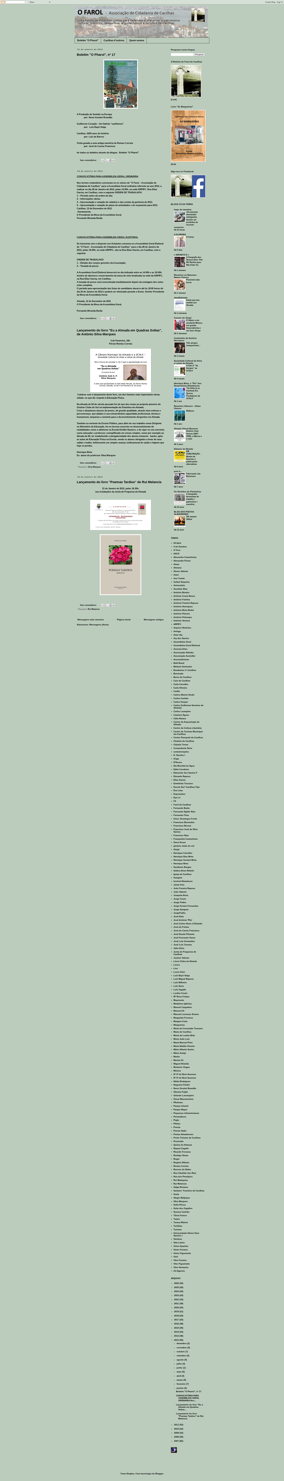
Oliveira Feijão (181, 1092)
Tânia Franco (180, 1215)
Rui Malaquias (181, 1180)
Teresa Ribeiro (181, 1222)
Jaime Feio (179, 885)
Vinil (176, 1256)
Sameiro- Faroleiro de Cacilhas (189, 1190)
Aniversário (179, 585)
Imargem (178, 877)
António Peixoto (182, 613)
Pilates (177, 1123)
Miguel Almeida (181, 1064)
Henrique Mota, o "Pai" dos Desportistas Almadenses (187, 384)
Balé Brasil (179, 663)
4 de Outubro (180, 546)
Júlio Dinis (179, 948)
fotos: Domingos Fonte (185, 819)
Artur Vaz (178, 635)
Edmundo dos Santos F (185, 773)
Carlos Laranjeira (182, 711)
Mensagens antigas (154, 619)
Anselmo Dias (180, 589)
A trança (190, 237)
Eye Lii (177, 797)
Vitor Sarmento (181, 1267)
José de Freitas (181, 927)
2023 (176, 1295)
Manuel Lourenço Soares (186, 1014)
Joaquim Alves (181, 895)
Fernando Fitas (181, 815)
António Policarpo (183, 617)
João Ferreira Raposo (184, 888)
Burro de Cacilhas (183, 677)
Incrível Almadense (183, 881)
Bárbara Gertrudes (183, 666)
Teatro (177, 1219)
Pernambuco (180, 1116)
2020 (176, 1307)
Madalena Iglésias (183, 1003)
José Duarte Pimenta (184, 934)
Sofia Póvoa (180, 1205)
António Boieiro (181, 592)
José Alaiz (179, 916)
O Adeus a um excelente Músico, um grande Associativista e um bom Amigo (194, 325)
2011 (176, 1424)
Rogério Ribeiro (181, 1162)
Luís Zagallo (180, 989)
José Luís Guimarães (184, 941)
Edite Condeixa (181, 769)
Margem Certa (180, 1021)
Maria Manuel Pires (183, 1042)
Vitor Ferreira (180, 1260)
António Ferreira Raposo (186, 603)
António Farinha (182, 599)
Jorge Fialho (180, 902)
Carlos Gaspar (181, 702)
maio (179, 1372)
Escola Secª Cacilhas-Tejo (187, 787)
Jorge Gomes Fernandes (186, 906)
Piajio (176, 1120)
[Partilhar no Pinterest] (113, 160)
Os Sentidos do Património (187, 491)
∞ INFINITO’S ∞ (181, 255)
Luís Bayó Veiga (182, 975)
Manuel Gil (179, 1011)
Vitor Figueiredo (182, 1264)
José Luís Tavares (183, 944)
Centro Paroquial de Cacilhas (188, 737)
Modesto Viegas (182, 1067)
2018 (176, 1315)
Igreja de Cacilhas (183, 874)
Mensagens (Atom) (99, 624)
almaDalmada (180, 297)
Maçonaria (179, 1000)
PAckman (178, 1102)
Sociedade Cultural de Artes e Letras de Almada (188, 362)
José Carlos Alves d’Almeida (188, 923)
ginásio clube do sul (184, 846)
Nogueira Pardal (182, 1085)
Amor (176, 575)
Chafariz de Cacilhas (184, 741)
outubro (181, 1351)
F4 (175, 801)
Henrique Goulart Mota (185, 860)
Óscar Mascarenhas (183, 1099)
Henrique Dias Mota (183, 856)
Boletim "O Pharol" (88, 40)
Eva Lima (178, 790)
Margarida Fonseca (183, 1018)
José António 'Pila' (183, 920)
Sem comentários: (88, 160)
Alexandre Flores (182, 561)
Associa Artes (180, 649)
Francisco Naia (181, 835)
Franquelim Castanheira (186, 839)
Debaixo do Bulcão (183, 449)
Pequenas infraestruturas (186, 1113)
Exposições (179, 794)
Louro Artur (179, 972)
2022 (176, 1299)
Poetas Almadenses (183, 1134)
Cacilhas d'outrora (114, 40)
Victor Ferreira (181, 1249)
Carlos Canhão (181, 698)
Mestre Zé (178, 1060)
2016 (176, 1323)
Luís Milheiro (180, 982)
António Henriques (183, 606)
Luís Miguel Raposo (184, 979)
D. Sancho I (179, 755)
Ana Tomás (179, 578)
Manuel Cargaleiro (183, 1007)
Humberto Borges (182, 867)
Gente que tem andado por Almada (193, 302)
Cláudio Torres (181, 744)
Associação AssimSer (184, 656)
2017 (176, 1319)
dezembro (182, 1343)
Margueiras (179, 1025)
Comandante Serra (183, 748)
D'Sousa (178, 762)
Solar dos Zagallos (183, 1208)
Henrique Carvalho (183, 853)
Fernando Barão (182, 808)
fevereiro (181, 1384)
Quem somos (136, 40)
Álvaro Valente (181, 571)
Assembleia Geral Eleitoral (187, 645)
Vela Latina (179, 1242)
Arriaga (177, 631)
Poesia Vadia (180, 1131)
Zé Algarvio (179, 1271)
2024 (176, 1291)
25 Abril (177, 543)
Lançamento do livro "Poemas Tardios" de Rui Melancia (119, 482)
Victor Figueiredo (182, 1253)
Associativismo (181, 659)
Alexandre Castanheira (185, 557)
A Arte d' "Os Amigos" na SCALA (192, 368)
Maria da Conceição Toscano (188, 1028)
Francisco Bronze (182, 826)
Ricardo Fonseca (182, 1152)
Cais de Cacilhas (182, 680)
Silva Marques (94, 467)
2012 (176, 1340)
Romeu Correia (181, 1166)
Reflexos (190, 411)
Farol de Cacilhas (182, 804)
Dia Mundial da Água (184, 766)
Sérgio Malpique (182, 1198)
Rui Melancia (94, 609)
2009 (176, 1433)
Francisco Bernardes (184, 822)
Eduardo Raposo (182, 776)
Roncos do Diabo (182, 1169)
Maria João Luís (182, 1039)
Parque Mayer (180, 1109)
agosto (180, 1360)
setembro (182, 1355)
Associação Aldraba (184, 652)
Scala (176, 1194)
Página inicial (124, 619)
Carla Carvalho (181, 684)
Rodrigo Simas (181, 1155)
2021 (176, 1303)
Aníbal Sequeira (181, 582)
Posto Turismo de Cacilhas (187, 1138)
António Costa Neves (184, 596)
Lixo (176, 968)
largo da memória (182, 209)
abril (179, 1376)
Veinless (178, 1239)
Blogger (159, 1473)
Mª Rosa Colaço (181, 996)
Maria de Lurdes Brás (184, 1035)
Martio (177, 1056)
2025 (176, 1287)
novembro (182, 1347)
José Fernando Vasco (184, 937)
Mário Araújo (180, 1053)
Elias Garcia (179, 780)
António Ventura (182, 620)
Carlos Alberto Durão (184, 695)
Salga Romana (181, 1187)
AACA (176, 553)
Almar (176, 564)
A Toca (177, 550)
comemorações (181, 752)
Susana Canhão (181, 1212)
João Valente (180, 892)
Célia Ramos (180, 718)
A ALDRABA (180, 234)
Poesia (177, 1127)
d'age (176, 758)
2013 (176, 1336)
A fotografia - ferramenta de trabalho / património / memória (192, 499)
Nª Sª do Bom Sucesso (185, 1074)
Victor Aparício (181, 1246)
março (180, 1380)
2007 (176, 1441)
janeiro (180, 1388)
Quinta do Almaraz (183, 1145)
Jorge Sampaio (181, 909)
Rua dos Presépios (183, 1176)
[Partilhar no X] (107, 160)
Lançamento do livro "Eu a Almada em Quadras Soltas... (189, 1407)
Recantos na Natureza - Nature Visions (185, 276)
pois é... (178, 471)
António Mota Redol (184, 610)
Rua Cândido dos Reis (185, 1173)
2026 (176, 1283)
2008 (176, 1437)
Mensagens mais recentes (91, 619)
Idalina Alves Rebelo (184, 870)
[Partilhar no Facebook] (110, 160)
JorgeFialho (180, 913)
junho (180, 1368)
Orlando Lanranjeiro (184, 1095)
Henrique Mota (181, 863)
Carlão (177, 691)
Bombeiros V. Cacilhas (185, 670)
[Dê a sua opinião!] (105, 160)
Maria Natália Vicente (184, 1046)
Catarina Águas (181, 715)
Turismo (178, 1229)
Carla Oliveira (180, 688)
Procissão (179, 1141)
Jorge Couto (180, 899)
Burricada (178, 673)
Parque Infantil (181, 1106)
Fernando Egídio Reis (184, 811)
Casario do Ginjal (182, 318)
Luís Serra (179, 986)
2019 (176, 1311)
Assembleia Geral (182, 642)
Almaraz (177, 567)
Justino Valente (181, 958)
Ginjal (176, 849)
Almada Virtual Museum (186, 428)
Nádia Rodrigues (182, 1081)
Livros (177, 965)
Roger (177, 1159)
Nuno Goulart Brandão (185, 1088)
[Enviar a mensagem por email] (102, 160)
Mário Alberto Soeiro (184, 1049)
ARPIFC (177, 624)
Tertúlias (178, 1226)
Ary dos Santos (181, 638)
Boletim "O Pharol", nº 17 (96, 54)
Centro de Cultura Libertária (188, 728)
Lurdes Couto (180, 993)
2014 (176, 1332)
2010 (176, 1429)
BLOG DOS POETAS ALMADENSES (184, 513)
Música (177, 1070)
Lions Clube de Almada (185, 961)
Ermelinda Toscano (183, 783)
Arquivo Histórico (182, 628)
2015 (176, 1328)
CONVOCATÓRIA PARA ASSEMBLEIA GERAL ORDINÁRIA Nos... (187, 1398)
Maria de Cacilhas (182, 1032)
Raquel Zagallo (181, 1148)
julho (179, 1364)
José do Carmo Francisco (186, 930)
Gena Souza (180, 842)
